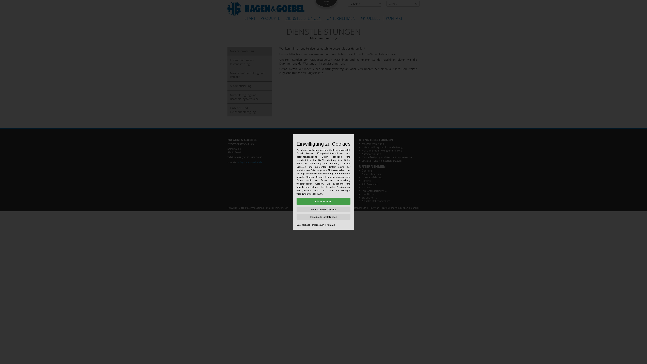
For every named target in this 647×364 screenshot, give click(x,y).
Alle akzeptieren (323, 201)
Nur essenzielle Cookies (323, 209)
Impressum (318, 224)
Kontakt (331, 224)
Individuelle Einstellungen (323, 217)
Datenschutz (303, 224)
